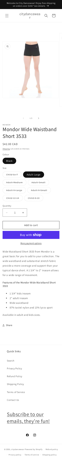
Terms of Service (16, 392)
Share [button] (9, 325)
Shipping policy (49, 454)
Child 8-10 (35, 198)
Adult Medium (16, 183)
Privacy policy (15, 454)
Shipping (6, 149)
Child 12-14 (14, 198)
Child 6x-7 (14, 175)
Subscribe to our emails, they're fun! (28, 417)
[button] (7, 15)
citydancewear (17, 449)
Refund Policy (14, 376)
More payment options (31, 243)
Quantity (7, 205)
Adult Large (33, 174)
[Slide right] (38, 118)
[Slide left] (23, 118)
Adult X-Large (16, 190)
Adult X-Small (41, 190)
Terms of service (32, 454)
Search (10, 360)
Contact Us (13, 399)
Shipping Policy (15, 384)
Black (9, 160)
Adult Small (40, 183)
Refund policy (52, 449)
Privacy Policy (14, 368)
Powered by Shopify (34, 449)
